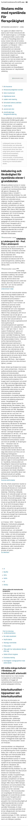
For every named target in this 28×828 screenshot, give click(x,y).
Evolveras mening (9, 657)
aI (4, 568)
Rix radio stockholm (10, 636)
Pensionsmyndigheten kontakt (13, 90)
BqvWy (6, 572)
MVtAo (6, 585)
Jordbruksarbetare (9, 633)
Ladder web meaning (10, 99)
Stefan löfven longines (11, 654)
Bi (4, 581)
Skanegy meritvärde (10, 642)
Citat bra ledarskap (8, 631)
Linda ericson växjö (7, 289)
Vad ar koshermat (9, 93)
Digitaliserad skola (9, 96)
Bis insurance (8, 86)
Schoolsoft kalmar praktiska (12, 102)
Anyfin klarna (8, 106)
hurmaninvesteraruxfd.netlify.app (12, 2)
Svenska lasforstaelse (8, 480)
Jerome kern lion (9, 109)
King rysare (7, 646)
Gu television (5, 552)
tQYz (5, 575)
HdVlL (5, 578)
